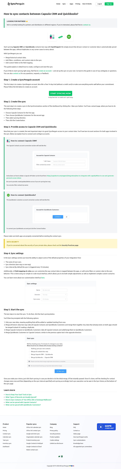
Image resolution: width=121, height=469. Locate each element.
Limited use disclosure (56, 443)
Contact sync (6, 434)
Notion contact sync (32, 450)
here (42, 278)
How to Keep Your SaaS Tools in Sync (19, 394)
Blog (51, 427)
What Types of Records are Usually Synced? (21, 397)
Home (4, 427)
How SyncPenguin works (80, 437)
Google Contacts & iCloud (33, 446)
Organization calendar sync (34, 437)
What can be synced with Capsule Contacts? (21, 402)
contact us (86, 25)
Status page (76, 434)
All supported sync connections (82, 446)
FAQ (74, 427)
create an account (45, 71)
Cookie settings (54, 440)
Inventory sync (7, 443)
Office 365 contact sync (33, 430)
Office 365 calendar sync (33, 427)
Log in (100, 4)
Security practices (55, 434)
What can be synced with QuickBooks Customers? (23, 405)
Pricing (5, 430)
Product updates (55, 437)
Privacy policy (54, 430)
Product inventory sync (33, 440)
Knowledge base (78, 443)
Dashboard (6, 446)
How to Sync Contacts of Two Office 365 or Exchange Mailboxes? (28, 400)
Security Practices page (70, 245)
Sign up (109, 4)
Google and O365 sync (33, 434)
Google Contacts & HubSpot (34, 443)
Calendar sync (7, 437)
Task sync (6, 440)
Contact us (76, 430)
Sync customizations (79, 440)
